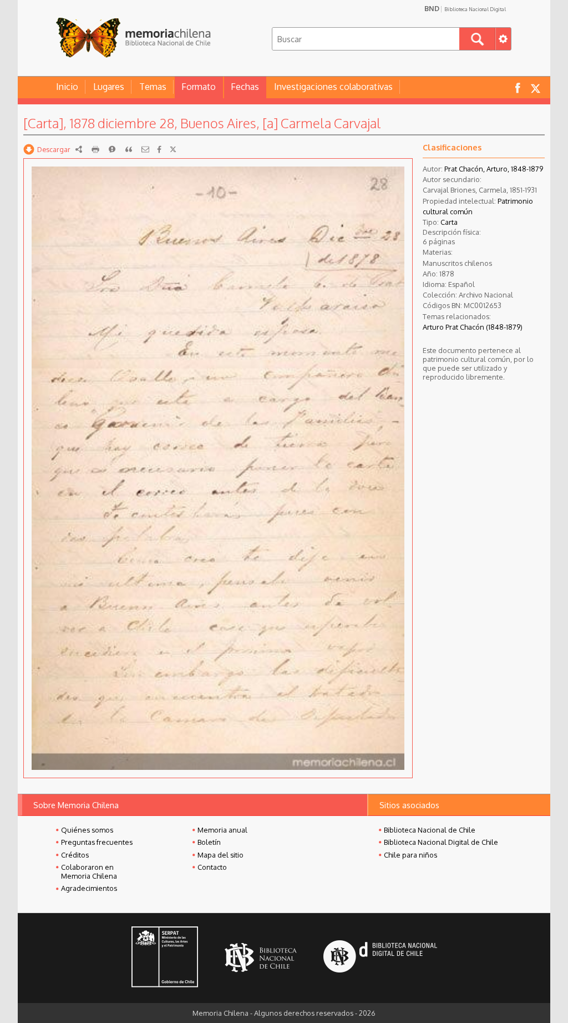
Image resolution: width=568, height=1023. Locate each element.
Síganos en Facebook (517, 87)
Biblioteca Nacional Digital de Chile (441, 842)
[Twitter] (173, 149)
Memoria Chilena (133, 37)
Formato (198, 86)
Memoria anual (222, 829)
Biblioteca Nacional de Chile (429, 829)
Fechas (245, 86)
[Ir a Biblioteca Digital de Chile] (380, 957)
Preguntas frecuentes (97, 842)
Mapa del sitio (220, 854)
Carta (449, 222)
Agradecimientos (89, 888)
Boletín (209, 842)
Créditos (75, 854)
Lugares (108, 86)
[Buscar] (477, 39)
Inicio (67, 86)
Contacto (212, 867)
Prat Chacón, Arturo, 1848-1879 (493, 168)
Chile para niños (410, 854)
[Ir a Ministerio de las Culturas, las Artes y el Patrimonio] (164, 958)
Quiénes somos (87, 829)
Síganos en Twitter (535, 87)
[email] (145, 149)
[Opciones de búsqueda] (503, 39)
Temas (152, 86)
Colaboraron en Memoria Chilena (89, 871)
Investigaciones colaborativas (333, 86)
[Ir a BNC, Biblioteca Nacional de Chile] (260, 957)
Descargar (53, 149)
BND (465, 8)
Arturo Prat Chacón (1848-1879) (473, 326)
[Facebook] (159, 149)
